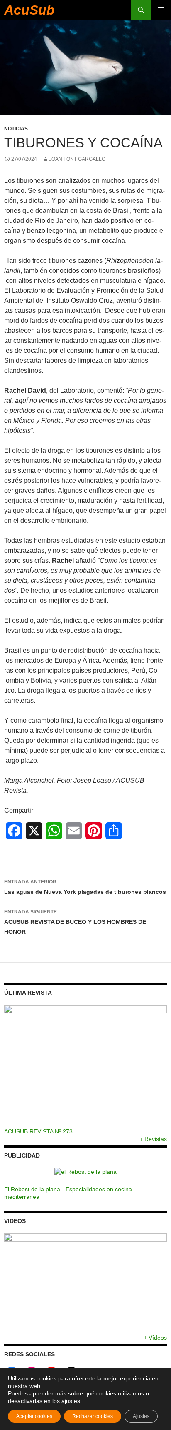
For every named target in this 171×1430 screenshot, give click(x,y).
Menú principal (161, 10)
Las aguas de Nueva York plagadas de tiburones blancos (85, 887)
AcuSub (29, 9)
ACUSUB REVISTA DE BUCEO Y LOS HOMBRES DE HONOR (75, 922)
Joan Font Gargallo (77, 159)
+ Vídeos (155, 1337)
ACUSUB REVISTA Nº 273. (39, 1131)
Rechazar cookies (92, 1416)
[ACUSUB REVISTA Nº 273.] (85, 1066)
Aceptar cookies (34, 1416)
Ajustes (141, 1416)
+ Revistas (153, 1139)
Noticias (16, 129)
